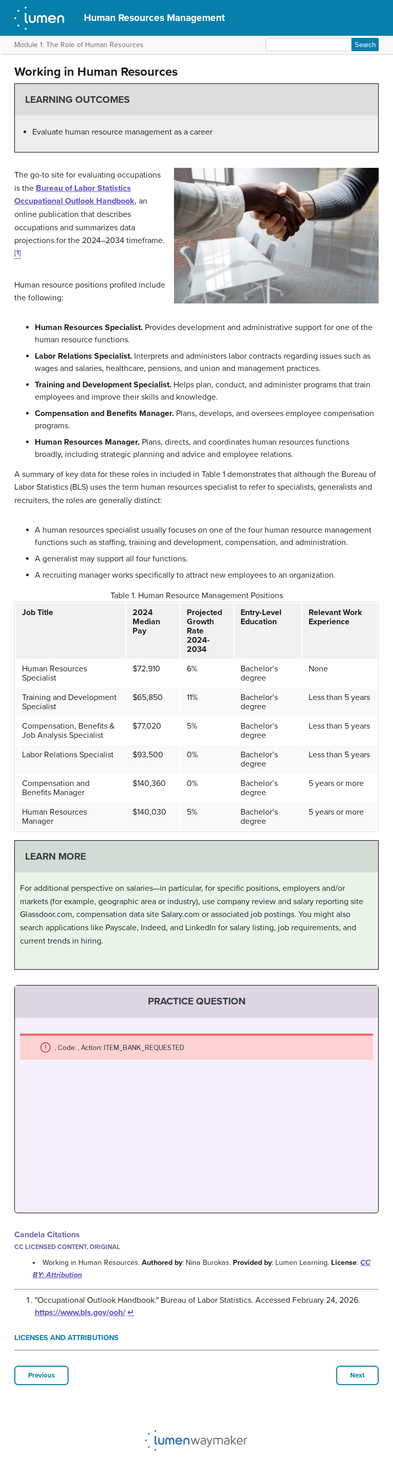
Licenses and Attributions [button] (66, 1337)
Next (357, 1375)
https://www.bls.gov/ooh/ (80, 1312)
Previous (41, 1375)
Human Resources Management (154, 18)
